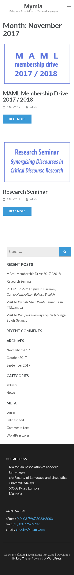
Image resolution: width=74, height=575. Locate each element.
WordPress (54, 558)
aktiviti (12, 385)
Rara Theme (23, 558)
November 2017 (18, 350)
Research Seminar (25, 191)
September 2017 (18, 365)
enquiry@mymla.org (30, 529)
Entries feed (15, 420)
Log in (11, 412)
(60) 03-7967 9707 (26, 524)
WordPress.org (18, 435)
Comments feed (18, 428)
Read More (17, 119)
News (11, 393)
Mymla (33, 6)
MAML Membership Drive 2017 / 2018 (35, 96)
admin (33, 107)
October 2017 (17, 358)
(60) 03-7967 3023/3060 (35, 518)
